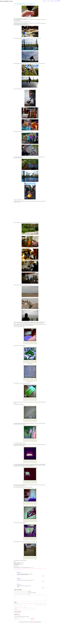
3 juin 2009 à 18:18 (19, 584)
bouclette (18, 578)
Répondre (43, 581)
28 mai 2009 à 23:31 (19, 572)
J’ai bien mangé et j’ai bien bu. (25, 3)
